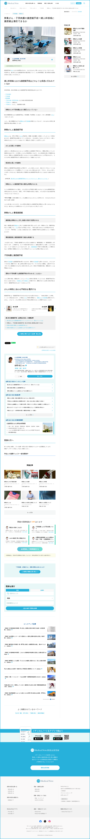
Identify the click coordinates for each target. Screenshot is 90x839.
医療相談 (40, 3)
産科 (21, 368)
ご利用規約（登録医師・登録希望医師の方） (70, 801)
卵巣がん (22, 121)
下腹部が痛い (33, 713)
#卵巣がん (21, 13)
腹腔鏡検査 (34, 246)
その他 (57, 3)
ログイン (73, 3)
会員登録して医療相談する (30, 549)
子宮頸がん (8, 104)
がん (12, 70)
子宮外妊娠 (8, 100)
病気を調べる (13, 8)
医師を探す (37, 791)
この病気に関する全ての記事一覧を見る (29, 334)
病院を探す (37, 789)
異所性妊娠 (15, 100)
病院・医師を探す (48, 3)
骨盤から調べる (23, 8)
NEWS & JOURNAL (39, 800)
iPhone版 (10, 811)
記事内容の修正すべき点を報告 (48, 350)
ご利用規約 (63, 790)
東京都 (16, 368)
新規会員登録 (45, 767)
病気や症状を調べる (30, 3)
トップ (5, 8)
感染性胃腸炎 (41, 713)
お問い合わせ (64, 795)
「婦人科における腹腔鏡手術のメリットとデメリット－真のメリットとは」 (29, 178)
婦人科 (24, 368)
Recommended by (46, 699)
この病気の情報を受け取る (29, 571)
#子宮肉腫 (15, 13)
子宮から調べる (33, 8)
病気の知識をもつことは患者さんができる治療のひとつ (20, 327)
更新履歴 (80, 11)
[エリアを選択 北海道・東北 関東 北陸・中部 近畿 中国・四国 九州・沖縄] (30, 598)
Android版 (10, 813)
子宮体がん (8, 102)
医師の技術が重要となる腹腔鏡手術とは (16, 325)
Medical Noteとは (64, 786)
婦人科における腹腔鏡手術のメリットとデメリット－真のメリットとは (24, 320)
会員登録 (79, 3)
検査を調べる (11, 793)
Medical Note (38, 811)
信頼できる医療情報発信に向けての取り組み (70, 788)
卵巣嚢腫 (7, 98)
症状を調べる (11, 791)
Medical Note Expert (66, 811)
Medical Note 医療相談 (40, 813)
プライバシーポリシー (66, 793)
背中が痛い (26, 713)
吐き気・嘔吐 (19, 713)
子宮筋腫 (7, 96)
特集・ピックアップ (39, 798)
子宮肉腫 (42, 8)
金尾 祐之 (20, 365)
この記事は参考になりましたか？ (47, 347)
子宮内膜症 (8, 94)
